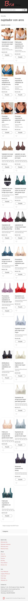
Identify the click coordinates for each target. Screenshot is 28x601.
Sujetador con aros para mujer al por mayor (20, 330)
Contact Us (3, 556)
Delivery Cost (4, 564)
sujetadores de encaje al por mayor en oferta (20, 227)
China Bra (3, 16)
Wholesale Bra (4, 542)
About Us (3, 554)
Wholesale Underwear (5, 544)
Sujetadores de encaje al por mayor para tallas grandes (20, 399)
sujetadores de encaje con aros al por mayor (7, 261)
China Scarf (3, 576)
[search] (24, 10)
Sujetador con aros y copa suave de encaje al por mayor (7, 190)
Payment (3, 558)
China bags (3, 578)
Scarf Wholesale (4, 571)
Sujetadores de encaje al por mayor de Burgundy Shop (7, 227)
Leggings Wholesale (5, 573)
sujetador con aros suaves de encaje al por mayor (20, 156)
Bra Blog (3, 560)
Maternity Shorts (4, 548)
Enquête (7, 55)
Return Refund (4, 562)
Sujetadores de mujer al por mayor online (20, 365)
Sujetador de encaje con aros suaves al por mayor (7, 156)
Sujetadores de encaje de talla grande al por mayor (20, 434)
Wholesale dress (4, 546)
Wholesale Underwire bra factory (19, 468)
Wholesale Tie (4, 580)
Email (4, 58)
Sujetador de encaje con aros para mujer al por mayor (7, 44)
